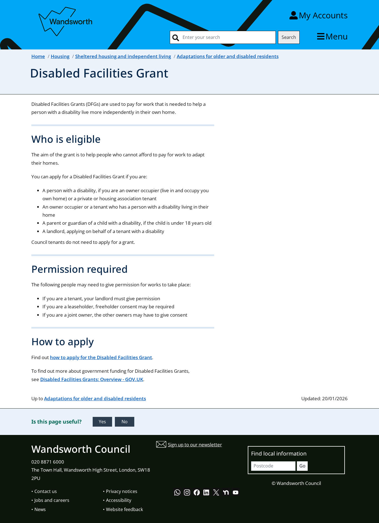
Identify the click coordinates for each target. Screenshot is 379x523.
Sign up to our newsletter (195, 444)
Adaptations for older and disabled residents (228, 56)
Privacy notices (121, 491)
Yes (102, 422)
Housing (60, 56)
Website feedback (124, 509)
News (40, 509)
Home (38, 56)
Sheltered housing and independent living (123, 56)
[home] (66, 20)
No (125, 422)
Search (289, 37)
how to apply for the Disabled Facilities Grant (101, 357)
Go (302, 466)
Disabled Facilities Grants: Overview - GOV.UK (91, 379)
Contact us (45, 491)
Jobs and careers (51, 500)
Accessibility (118, 500)
